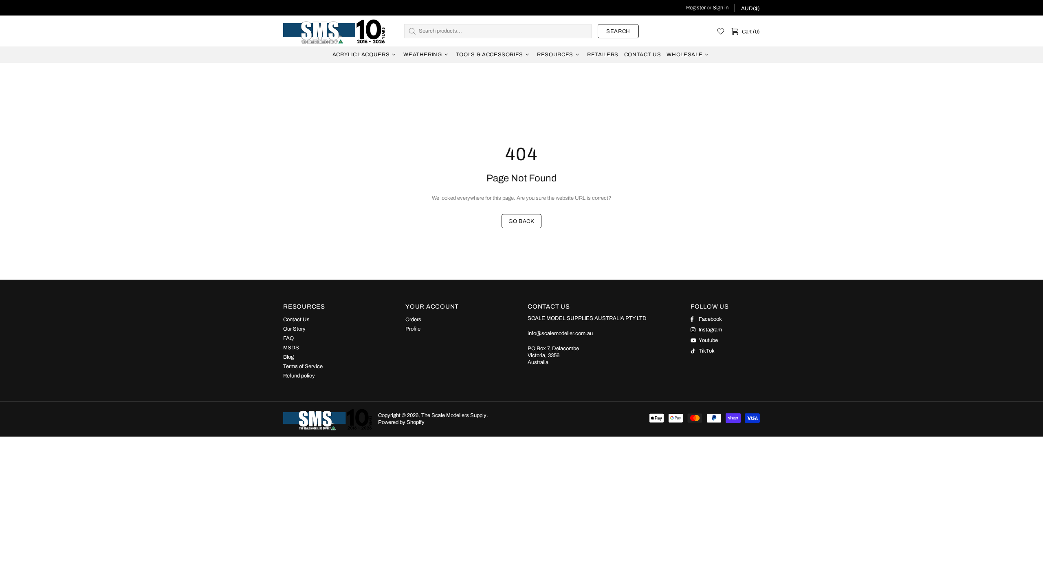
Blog (288, 357)
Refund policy (299, 376)
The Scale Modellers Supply (334, 31)
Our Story (294, 329)
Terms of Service (303, 366)
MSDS (291, 348)
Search (618, 31)
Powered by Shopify (401, 422)
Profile (412, 329)
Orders (413, 319)
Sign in (720, 8)
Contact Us (296, 319)
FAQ (288, 338)
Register (696, 8)
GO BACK (521, 221)
